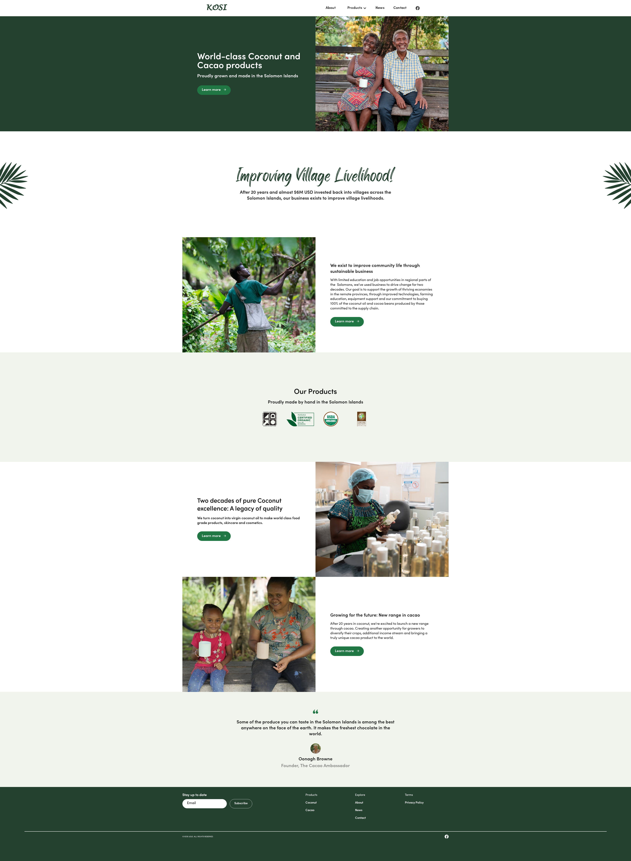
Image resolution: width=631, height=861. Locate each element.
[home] (217, 8)
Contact (400, 8)
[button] (355, 8)
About (331, 8)
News (380, 8)
